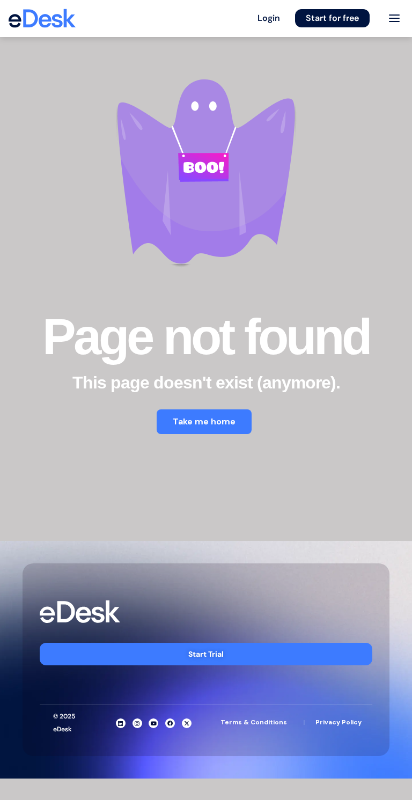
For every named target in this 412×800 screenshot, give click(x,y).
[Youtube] (153, 723)
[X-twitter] (187, 723)
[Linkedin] (121, 723)
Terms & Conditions (253, 722)
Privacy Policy (338, 722)
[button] (269, 18)
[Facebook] (170, 723)
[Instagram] (137, 723)
